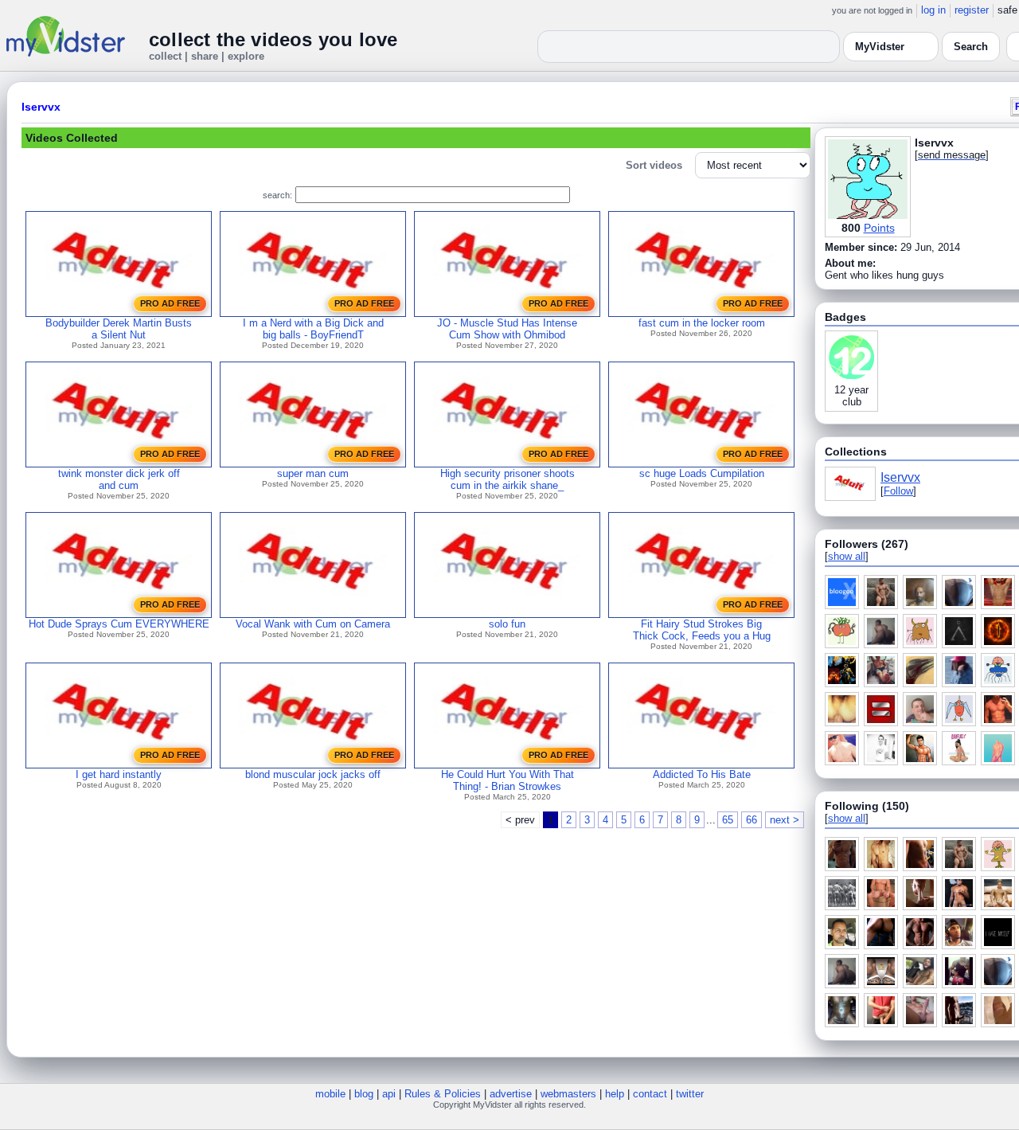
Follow (898, 491)
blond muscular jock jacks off (313, 774)
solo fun (507, 624)
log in (933, 10)
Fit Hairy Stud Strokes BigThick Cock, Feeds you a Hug (702, 630)
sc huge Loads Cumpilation (701, 473)
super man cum (313, 473)
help (614, 1094)
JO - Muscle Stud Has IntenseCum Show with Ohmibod (507, 329)
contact (650, 1094)
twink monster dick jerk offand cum (119, 479)
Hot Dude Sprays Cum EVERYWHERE (119, 624)
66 (751, 820)
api (389, 1094)
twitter (690, 1094)
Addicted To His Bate (702, 774)
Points (879, 227)
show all (846, 556)
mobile (330, 1094)
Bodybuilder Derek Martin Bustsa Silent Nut (118, 329)
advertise (511, 1094)
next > (784, 820)
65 (727, 820)
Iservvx (41, 106)
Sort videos (654, 165)
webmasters (568, 1094)
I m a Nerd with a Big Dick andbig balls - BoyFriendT (313, 329)
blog (363, 1094)
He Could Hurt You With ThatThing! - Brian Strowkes (507, 780)
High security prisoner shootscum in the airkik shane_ (507, 479)
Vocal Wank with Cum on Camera (313, 624)
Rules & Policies (442, 1094)
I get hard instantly (119, 774)
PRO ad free (170, 303)
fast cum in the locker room (701, 323)
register (972, 10)
